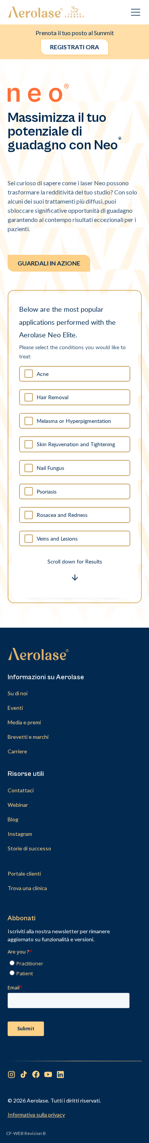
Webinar (18, 804)
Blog (13, 819)
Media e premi (24, 722)
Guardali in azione (49, 263)
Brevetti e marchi (28, 736)
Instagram (20, 834)
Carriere (17, 751)
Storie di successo (29, 848)
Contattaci (21, 790)
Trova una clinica (27, 888)
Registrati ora (74, 46)
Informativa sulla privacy (36, 1114)
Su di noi (18, 693)
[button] (134, 12)
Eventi (15, 707)
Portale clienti (24, 873)
